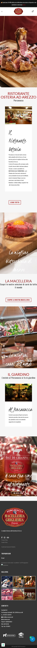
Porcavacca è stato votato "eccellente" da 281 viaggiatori (14, 563)
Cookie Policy (4, 542)
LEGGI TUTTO (14, 202)
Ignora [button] (24, 5)
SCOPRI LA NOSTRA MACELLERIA (18, 300)
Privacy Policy (4, 540)
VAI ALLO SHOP (18, 493)
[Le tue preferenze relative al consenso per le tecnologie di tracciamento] (3, 645)
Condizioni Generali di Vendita (8, 547)
